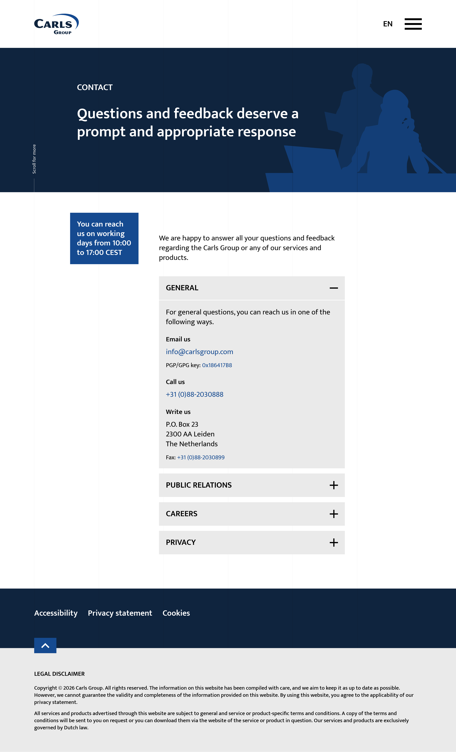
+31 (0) (194, 394)
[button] (413, 24)
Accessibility (56, 613)
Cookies (176, 613)
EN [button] (388, 24)
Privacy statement (120, 613)
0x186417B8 (217, 365)
